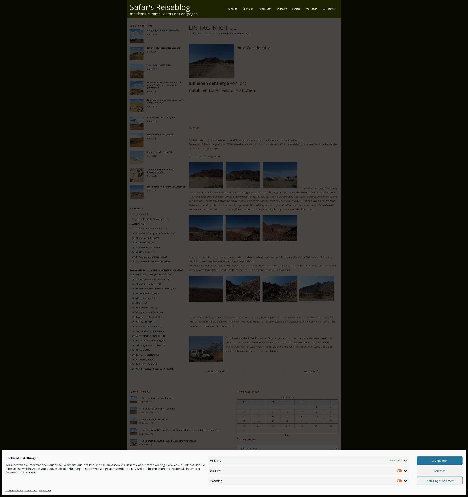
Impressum (45, 490)
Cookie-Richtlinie (14, 490)
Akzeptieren (439, 460)
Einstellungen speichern (439, 480)
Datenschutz (30, 490)
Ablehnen (440, 470)
